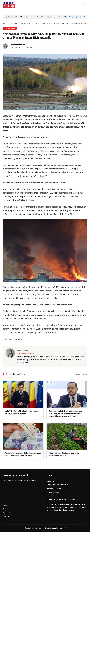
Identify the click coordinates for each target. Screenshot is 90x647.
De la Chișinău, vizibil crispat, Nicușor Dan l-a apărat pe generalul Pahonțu (22, 412)
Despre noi (51, 481)
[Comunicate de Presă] (9, 5)
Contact (6, 517)
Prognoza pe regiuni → (77, 17)
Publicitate (7, 513)
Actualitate (13, 23)
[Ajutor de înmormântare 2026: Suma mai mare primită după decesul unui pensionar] (23, 436)
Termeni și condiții (54, 489)
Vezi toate (81, 374)
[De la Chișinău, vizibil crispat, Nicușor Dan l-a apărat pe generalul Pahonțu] (23, 394)
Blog (4, 509)
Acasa (5, 505)
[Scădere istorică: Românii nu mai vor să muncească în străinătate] (67, 436)
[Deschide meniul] (85, 5)
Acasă (5, 23)
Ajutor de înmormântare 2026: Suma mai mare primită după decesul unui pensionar (23, 454)
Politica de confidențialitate (57, 485)
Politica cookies (53, 493)
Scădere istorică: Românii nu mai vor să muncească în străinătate (64, 454)
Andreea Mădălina (17, 45)
